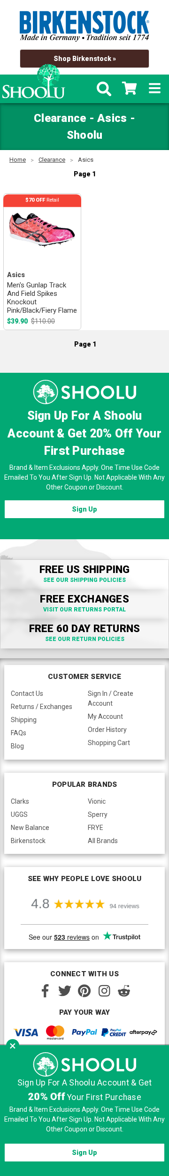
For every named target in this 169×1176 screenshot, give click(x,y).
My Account (105, 716)
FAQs (18, 733)
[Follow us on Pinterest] (84, 990)
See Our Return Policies (84, 639)
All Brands (103, 840)
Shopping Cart (109, 742)
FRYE (95, 827)
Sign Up (84, 509)
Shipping (24, 720)
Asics (85, 159)
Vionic (97, 801)
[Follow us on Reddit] (124, 990)
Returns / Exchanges (41, 706)
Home (17, 159)
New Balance (30, 827)
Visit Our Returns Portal (84, 609)
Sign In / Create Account (110, 698)
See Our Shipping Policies (84, 580)
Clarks (20, 801)
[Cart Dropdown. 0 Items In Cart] (129, 89)
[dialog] (84, 1110)
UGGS (19, 814)
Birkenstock (28, 840)
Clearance (51, 159)
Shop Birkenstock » (85, 58)
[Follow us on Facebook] (45, 990)
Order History (107, 729)
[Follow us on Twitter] (64, 990)
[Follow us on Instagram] (104, 990)
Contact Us (27, 693)
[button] (12, 1045)
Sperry (98, 814)
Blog (17, 746)
